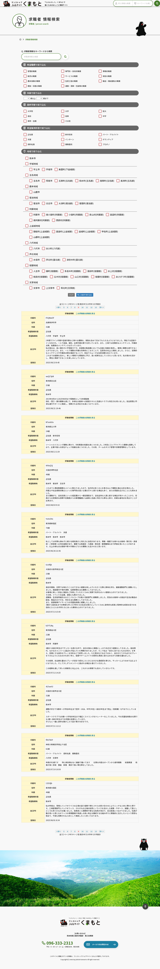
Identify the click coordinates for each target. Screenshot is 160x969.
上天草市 (50, 287)
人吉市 (36, 271)
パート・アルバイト (111, 134)
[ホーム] (20, 39)
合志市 (49, 203)
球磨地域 (33, 265)
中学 (104, 116)
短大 (104, 111)
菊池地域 (33, 197)
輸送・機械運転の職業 (111, 81)
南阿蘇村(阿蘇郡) (41, 220)
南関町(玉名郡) (107, 180)
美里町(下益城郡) (67, 169)
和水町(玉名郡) (86, 180)
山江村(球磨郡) (82, 276)
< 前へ (58, 307)
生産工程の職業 (71, 81)
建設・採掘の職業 (35, 86)
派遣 (29, 139)
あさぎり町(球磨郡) (125, 276)
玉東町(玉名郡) (66, 180)
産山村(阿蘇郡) (96, 214)
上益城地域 (34, 225)
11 (87, 307)
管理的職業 (32, 71)
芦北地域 (33, 254)
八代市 (36, 248)
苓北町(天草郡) (68, 287)
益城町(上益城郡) (87, 231)
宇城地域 (33, 163)
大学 (67, 111)
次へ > (101, 307)
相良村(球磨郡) (40, 276)
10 (82, 307)
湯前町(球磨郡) (94, 271)
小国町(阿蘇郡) (76, 214)
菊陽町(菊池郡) (86, 203)
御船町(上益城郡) (41, 231)
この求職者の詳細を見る (85, 313)
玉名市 (36, 180)
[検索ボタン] (157, 3)
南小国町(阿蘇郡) (54, 214)
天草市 (36, 287)
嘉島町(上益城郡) (64, 231)
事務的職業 (107, 71)
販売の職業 (32, 76)
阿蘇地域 (33, 208)
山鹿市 (36, 191)
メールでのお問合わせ (100, 944)
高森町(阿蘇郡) (117, 214)
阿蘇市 (36, 214)
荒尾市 (49, 180)
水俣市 (36, 259)
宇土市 (36, 169)
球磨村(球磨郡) (102, 276)
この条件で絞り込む (85, 295)
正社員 (30, 134)
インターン (69, 139)
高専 (67, 116)
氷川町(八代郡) (53, 248)
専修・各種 (32, 121)
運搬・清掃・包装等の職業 (75, 86)
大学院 (30, 111)
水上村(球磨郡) (115, 271)
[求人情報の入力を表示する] (115, 3)
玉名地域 (33, 174)
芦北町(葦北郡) (53, 259)
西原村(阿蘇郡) (63, 220)
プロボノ (106, 144)
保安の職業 (107, 76)
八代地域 (33, 242)
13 (96, 307)
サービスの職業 (71, 76)
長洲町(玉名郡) (128, 180)
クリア (71, 295)
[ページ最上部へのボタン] (145, 906)
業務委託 (68, 144)
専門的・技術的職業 (73, 71)
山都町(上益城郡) (41, 237)
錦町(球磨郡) (52, 271)
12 (91, 307)
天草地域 (33, 282)
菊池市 (36, 203)
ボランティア (108, 139)
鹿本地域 (33, 186)
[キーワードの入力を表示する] (134, 3)
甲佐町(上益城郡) (110, 231)
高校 (29, 116)
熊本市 (32, 158)
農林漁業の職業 (34, 81)
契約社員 (31, 144)
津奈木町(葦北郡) (75, 259)
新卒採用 (68, 134)
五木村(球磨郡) (61, 276)
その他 (68, 121)
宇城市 (49, 169)
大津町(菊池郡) (66, 203)
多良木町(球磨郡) (73, 271)
